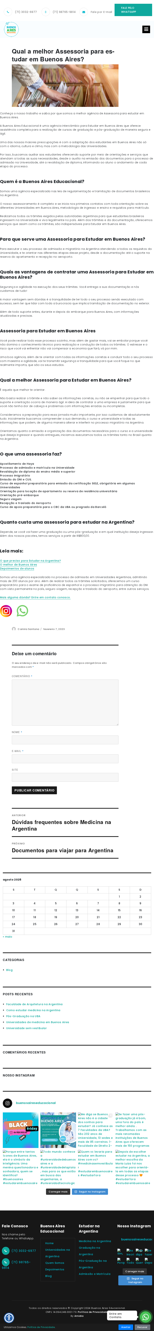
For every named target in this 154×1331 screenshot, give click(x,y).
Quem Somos (54, 1263)
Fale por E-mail (101, 12)
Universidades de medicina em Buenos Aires (37, 1022)
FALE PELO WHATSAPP (128, 10)
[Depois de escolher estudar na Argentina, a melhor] (133, 1167)
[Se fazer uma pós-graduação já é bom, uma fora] (133, 1130)
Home (49, 1243)
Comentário (22, 676)
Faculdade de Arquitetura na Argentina (34, 1004)
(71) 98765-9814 (64, 12)
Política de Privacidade (93, 1312)
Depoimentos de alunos (17, 568)
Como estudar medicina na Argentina (33, 1010)
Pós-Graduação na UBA (23, 1016)
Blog (9, 970)
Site (15, 769)
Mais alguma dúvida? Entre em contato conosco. (35, 597)
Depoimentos (54, 1269)
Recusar (142, 1327)
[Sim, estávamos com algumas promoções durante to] (20, 1130)
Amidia (78, 1316)
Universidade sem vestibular (26, 1028)
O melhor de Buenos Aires (18, 564)
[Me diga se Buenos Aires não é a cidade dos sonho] (96, 1130)
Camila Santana (28, 629)
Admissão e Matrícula (94, 1274)
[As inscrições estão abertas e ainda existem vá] (58, 1130)
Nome (17, 732)
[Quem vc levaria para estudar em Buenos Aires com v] (96, 1167)
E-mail (18, 751)
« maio (7, 937)
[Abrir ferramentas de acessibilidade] (9, 1318)
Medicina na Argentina (95, 1241)
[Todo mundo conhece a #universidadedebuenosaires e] (58, 1167)
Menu (146, 29)
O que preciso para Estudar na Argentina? (30, 561)
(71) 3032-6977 (26, 12)
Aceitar (125, 1327)
